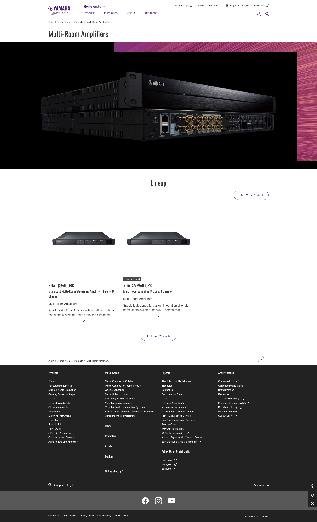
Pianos (52, 381)
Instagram (167, 464)
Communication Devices (61, 437)
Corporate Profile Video (230, 385)
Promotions (149, 13)
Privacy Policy (87, 515)
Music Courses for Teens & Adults (123, 385)
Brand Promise (226, 390)
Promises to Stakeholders (232, 403)
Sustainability (225, 415)
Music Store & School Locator (178, 411)
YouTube (166, 468)
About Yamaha (226, 373)
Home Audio (92, 6)
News (108, 425)
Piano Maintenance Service (176, 415)
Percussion (54, 411)
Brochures (167, 385)
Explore (130, 13)
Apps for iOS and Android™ (63, 441)
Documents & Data (172, 394)
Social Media (121, 515)
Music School (112, 373)
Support (213, 5)
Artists (108, 446)
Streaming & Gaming (59, 433)
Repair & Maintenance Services (178, 420)
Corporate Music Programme (120, 415)
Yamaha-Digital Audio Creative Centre (182, 437)
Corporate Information (229, 381)
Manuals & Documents (174, 407)
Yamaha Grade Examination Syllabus (125, 407)
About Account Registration (176, 381)
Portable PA (54, 424)
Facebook (167, 460)
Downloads (110, 13)
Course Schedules (115, 390)
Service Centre (169, 424)
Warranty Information (173, 428)
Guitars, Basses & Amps (61, 394)
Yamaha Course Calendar (118, 403)
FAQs (165, 398)
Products (89, 13)
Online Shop (181, 5)
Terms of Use (69, 515)
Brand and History (227, 407)
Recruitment (224, 394)
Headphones (55, 420)
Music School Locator (116, 394)
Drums (51, 398)
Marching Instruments (60, 415)
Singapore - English (240, 5)
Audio (51, 21)
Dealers (201, 5)
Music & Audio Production (62, 390)
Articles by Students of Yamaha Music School (129, 411)
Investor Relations (228, 411)
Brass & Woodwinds (59, 403)
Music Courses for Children (119, 381)
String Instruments (58, 407)
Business (259, 5)
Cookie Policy (104, 515)
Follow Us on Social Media (176, 451)
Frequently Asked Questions (120, 398)
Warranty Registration (173, 433)
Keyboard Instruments (60, 385)
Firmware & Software (173, 403)
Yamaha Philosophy (228, 398)
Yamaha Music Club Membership (179, 441)
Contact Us (168, 390)
